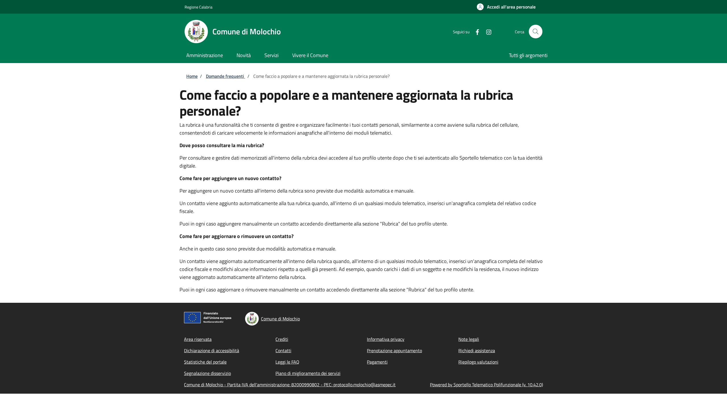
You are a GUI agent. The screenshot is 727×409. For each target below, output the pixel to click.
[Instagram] (486, 31)
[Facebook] (475, 31)
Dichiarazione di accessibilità (211, 350)
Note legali (468, 339)
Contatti (283, 350)
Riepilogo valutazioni (478, 361)
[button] (506, 7)
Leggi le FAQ (287, 361)
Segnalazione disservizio (207, 373)
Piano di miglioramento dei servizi (307, 373)
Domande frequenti (225, 76)
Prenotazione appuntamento (394, 350)
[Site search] (535, 31)
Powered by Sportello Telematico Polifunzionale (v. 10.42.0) (486, 384)
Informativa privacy (385, 339)
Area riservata (198, 339)
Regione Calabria (198, 7)
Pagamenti (377, 361)
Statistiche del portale (205, 361)
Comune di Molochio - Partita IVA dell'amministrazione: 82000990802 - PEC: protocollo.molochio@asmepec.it (290, 384)
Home (192, 76)
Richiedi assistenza (476, 350)
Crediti (281, 339)
